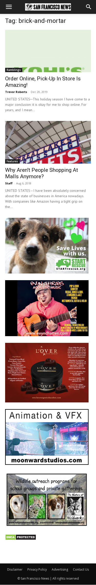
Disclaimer (15, 569)
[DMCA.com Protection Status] (20, 538)
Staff (9, 183)
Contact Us (81, 569)
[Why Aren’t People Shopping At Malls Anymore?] (48, 142)
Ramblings (14, 70)
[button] (9, 7)
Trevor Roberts (16, 92)
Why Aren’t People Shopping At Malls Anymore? (41, 173)
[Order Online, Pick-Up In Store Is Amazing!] (48, 51)
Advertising (60, 569)
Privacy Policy (37, 569)
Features (12, 161)
